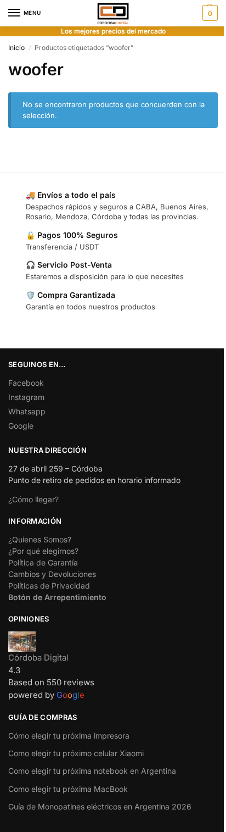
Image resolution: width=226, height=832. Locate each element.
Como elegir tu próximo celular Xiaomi (76, 753)
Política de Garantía (43, 562)
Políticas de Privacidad (49, 585)
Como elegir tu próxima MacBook (68, 789)
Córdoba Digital (38, 657)
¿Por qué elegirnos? (43, 551)
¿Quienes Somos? (39, 539)
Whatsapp (27, 411)
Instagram (26, 397)
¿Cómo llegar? (33, 499)
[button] (209, 13)
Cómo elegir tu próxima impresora (68, 735)
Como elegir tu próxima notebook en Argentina (92, 770)
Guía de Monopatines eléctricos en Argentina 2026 (99, 806)
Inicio (16, 47)
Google (20, 425)
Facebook (26, 382)
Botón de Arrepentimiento (57, 597)
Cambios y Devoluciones (52, 574)
